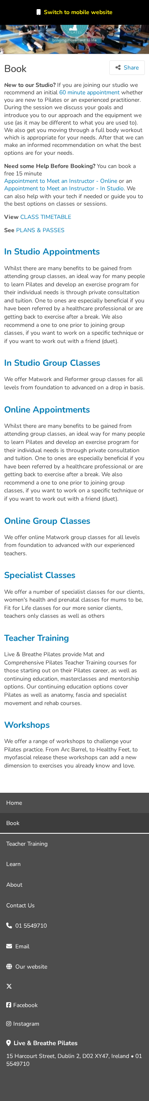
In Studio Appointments (52, 251)
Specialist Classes (39, 575)
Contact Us (20, 905)
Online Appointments (47, 409)
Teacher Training (36, 638)
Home (14, 803)
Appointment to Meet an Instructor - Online (60, 181)
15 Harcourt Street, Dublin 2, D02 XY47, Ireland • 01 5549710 (74, 1053)
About (14, 885)
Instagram (26, 1024)
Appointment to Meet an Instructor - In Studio (64, 188)
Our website (31, 967)
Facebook (25, 1005)
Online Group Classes (47, 521)
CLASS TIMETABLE (45, 217)
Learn (13, 864)
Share (131, 68)
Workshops (27, 725)
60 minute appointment (89, 92)
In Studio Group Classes (52, 363)
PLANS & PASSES (40, 230)
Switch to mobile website (78, 12)
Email (22, 946)
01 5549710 (31, 926)
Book (12, 823)
